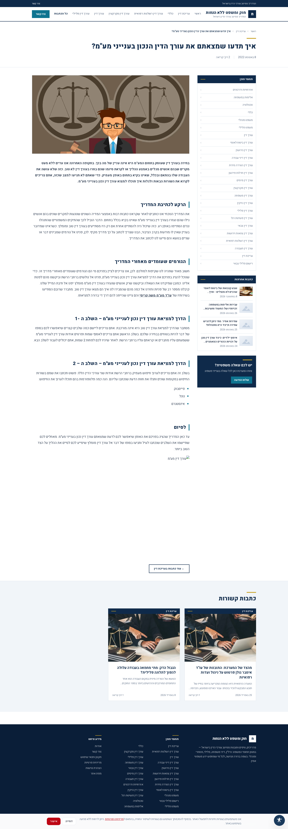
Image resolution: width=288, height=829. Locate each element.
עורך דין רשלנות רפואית (148, 14)
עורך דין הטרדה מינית (167, 784)
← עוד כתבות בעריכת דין (169, 569)
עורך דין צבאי (135, 768)
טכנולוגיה (138, 801)
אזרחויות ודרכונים (133, 784)
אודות (98, 746)
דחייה (69, 821)
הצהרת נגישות (93, 768)
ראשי (198, 14)
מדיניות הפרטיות (114, 819)
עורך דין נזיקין (135, 790)
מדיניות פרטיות (92, 763)
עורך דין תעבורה (134, 779)
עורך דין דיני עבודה (168, 763)
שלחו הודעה (241, 380)
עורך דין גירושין (170, 768)
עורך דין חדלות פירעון (167, 779)
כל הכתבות (61, 14)
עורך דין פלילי (81, 14)
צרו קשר (41, 14)
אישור (53, 821)
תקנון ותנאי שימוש (91, 757)
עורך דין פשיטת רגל (132, 795)
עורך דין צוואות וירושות (166, 773)
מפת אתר (96, 773)
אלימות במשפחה (133, 806)
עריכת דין (184, 14)
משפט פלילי (172, 806)
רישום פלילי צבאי (169, 801)
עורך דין (99, 14)
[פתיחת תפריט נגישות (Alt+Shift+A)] (279, 820)
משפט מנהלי (171, 795)
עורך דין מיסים (135, 773)
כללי (170, 14)
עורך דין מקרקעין (119, 14)
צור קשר (36, 3)
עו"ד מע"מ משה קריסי (155, 295)
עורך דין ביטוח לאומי (167, 790)
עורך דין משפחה (134, 763)
